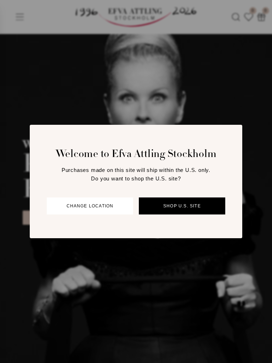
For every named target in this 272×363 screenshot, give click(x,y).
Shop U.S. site (182, 205)
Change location (90, 205)
